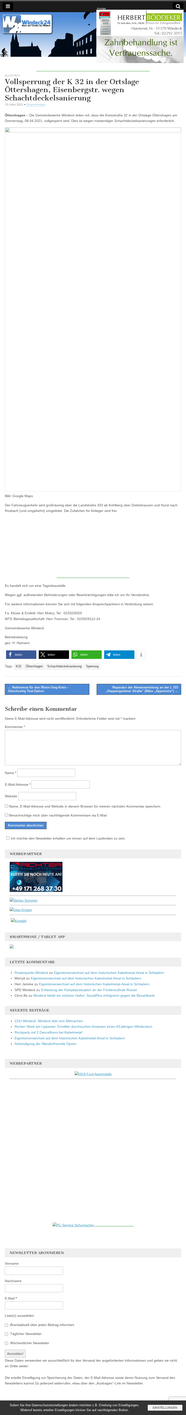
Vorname (12, 1263)
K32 (18, 666)
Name (10, 773)
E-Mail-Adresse (18, 784)
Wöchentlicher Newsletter (29, 1343)
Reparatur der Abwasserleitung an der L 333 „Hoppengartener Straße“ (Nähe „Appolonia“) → (142, 689)
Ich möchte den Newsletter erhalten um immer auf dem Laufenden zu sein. (68, 838)
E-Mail (11, 1298)
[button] (21, 654)
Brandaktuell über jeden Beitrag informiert (41, 1325)
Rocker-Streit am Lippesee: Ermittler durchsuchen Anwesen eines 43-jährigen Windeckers (83, 1026)
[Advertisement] (93, 64)
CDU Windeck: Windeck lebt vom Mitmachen (49, 1021)
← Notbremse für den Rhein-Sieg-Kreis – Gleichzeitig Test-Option (38, 689)
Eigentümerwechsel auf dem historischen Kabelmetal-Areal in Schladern (109, 973)
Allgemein (12, 75)
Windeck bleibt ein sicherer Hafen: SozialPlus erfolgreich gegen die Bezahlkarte (94, 995)
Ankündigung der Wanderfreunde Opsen (46, 1044)
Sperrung (92, 666)
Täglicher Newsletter (25, 1334)
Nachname (13, 1281)
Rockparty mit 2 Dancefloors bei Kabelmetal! (49, 1032)
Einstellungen (165, 1407)
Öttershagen (34, 666)
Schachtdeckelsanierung (64, 666)
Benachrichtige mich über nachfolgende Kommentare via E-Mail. (58, 815)
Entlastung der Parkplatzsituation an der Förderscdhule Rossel (89, 990)
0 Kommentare (35, 104)
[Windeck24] (93, 34)
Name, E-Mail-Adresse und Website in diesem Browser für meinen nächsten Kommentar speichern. (85, 806)
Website (11, 796)
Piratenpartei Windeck (31, 973)
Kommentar (15, 727)
